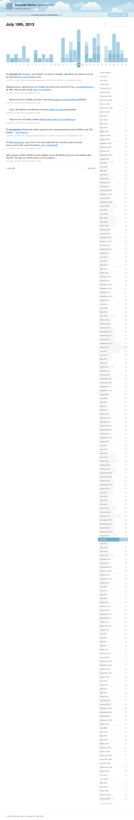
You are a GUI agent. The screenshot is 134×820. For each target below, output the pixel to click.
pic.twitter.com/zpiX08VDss (61, 119)
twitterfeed (32, 135)
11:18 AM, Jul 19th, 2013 (15, 148)
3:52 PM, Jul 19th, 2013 (15, 80)
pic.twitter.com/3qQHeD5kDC (65, 99)
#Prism (68, 155)
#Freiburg (44, 119)
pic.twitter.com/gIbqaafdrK (57, 109)
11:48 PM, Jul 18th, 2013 (15, 135)
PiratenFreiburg (17, 142)
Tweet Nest (39, 816)
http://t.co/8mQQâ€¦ (49, 145)
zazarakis (13, 155)
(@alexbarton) (34, 5)
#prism (28, 74)
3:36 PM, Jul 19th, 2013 (15, 112)
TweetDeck (31, 80)
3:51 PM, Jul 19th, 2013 (15, 93)
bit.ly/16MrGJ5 (22, 132)
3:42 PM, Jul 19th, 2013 (15, 103)
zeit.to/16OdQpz (30, 76)
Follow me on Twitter (118, 15)
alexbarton (16, 86)
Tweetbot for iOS (33, 93)
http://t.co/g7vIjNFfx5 (42, 89)
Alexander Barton (18, 816)
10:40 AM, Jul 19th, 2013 (15, 161)
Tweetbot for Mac (74, 80)
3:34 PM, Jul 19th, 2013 (15, 123)
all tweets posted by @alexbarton (45, 15)
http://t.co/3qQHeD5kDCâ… (83, 86)
